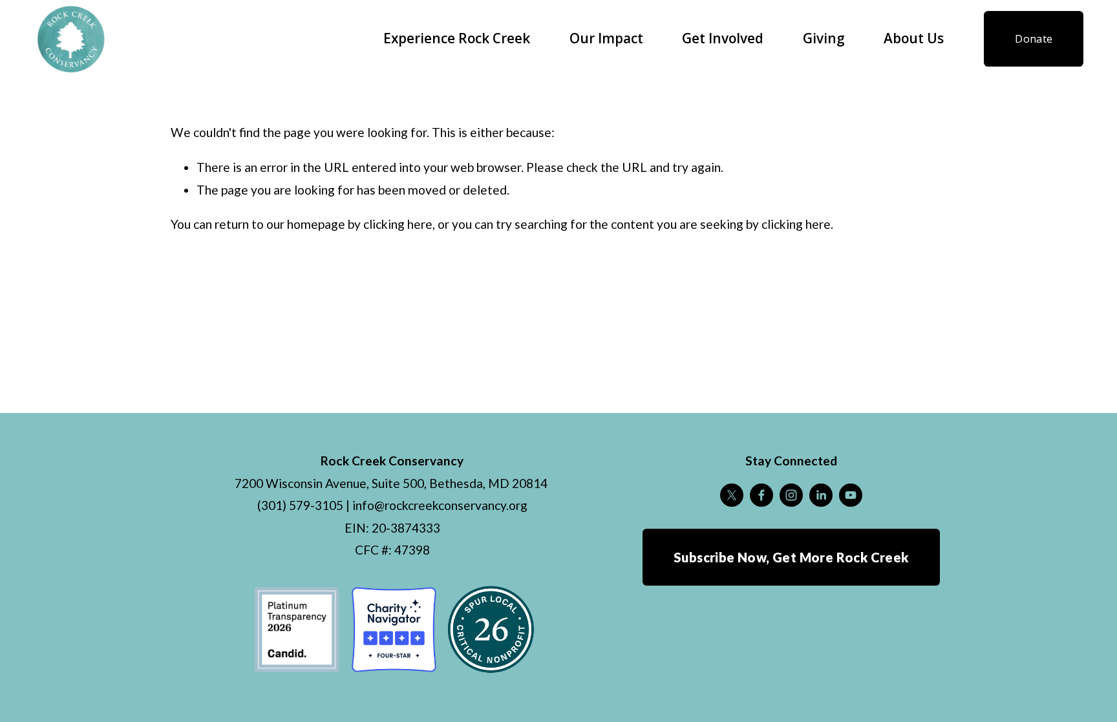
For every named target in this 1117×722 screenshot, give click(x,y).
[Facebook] (761, 495)
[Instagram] (791, 495)
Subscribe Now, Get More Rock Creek (791, 557)
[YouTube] (850, 495)
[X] (731, 495)
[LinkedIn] (821, 495)
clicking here (397, 224)
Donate (1033, 39)
